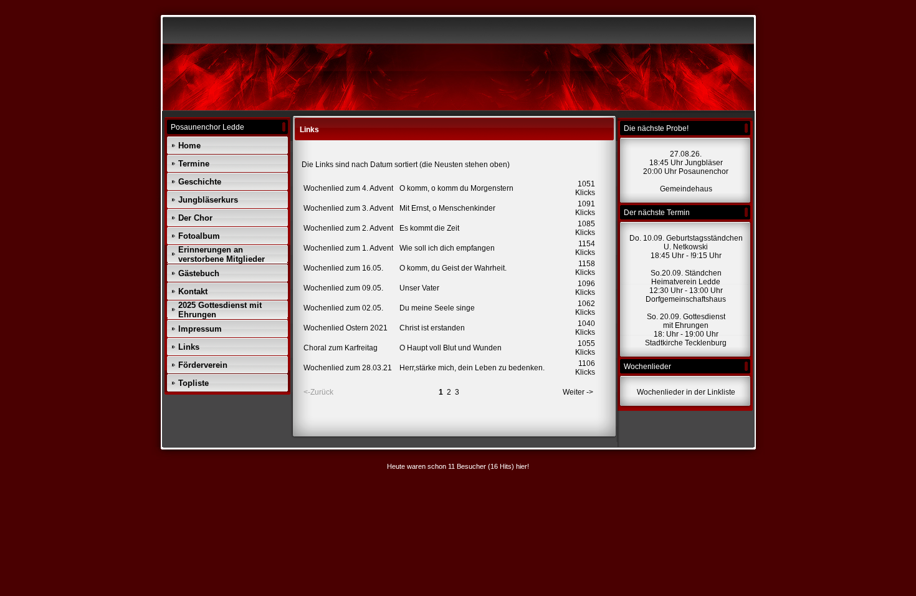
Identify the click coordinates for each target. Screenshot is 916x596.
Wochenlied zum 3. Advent (348, 208)
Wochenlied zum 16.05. (343, 268)
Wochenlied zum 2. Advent (348, 228)
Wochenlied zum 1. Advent (348, 248)
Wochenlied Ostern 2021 (345, 328)
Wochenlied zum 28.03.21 (347, 367)
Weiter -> (578, 392)
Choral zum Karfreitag (340, 348)
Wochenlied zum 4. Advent (348, 188)
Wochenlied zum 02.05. (343, 308)
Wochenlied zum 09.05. (343, 288)
